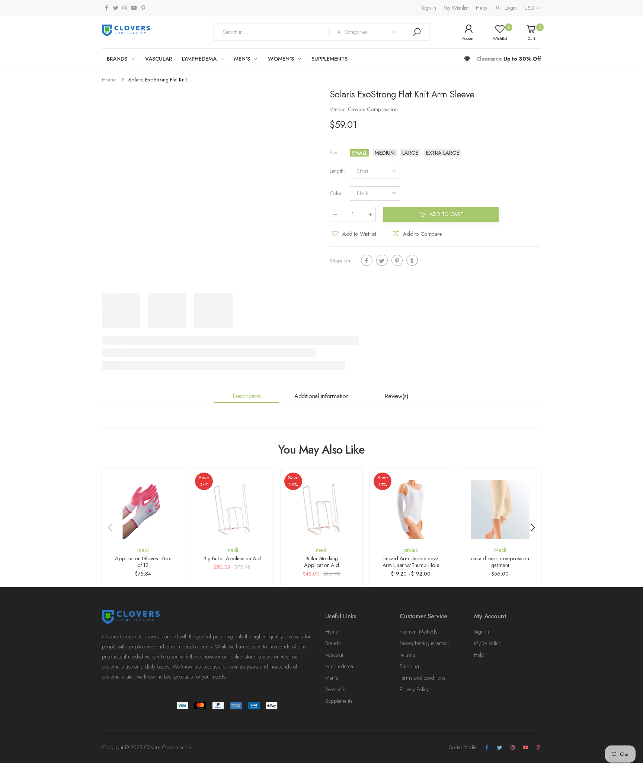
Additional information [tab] (321, 396)
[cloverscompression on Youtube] (134, 8)
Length (337, 171)
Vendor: (339, 109)
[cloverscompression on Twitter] (115, 8)
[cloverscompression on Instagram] (124, 8)
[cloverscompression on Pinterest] (143, 8)
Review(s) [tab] (396, 396)
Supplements (339, 701)
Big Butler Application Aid (232, 558)
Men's (331, 678)
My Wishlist (456, 8)
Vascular (334, 654)
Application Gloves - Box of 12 (143, 562)
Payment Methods (419, 631)
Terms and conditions (422, 678)
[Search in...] (416, 32)
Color (336, 193)
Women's (335, 689)
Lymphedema (339, 666)
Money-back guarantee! (424, 643)
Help (481, 8)
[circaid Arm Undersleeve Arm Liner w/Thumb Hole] (410, 509)
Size (335, 153)
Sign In (428, 8)
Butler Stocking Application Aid (321, 562)
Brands (333, 643)
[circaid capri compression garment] (500, 509)
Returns (407, 654)
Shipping (409, 666)
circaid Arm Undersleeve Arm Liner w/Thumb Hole (411, 562)
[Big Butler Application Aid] (232, 509)
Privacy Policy (414, 689)
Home (331, 631)
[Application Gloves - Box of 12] (142, 509)
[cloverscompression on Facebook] (106, 8)
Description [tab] (247, 396)
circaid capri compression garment (500, 562)
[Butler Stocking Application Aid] (321, 509)
